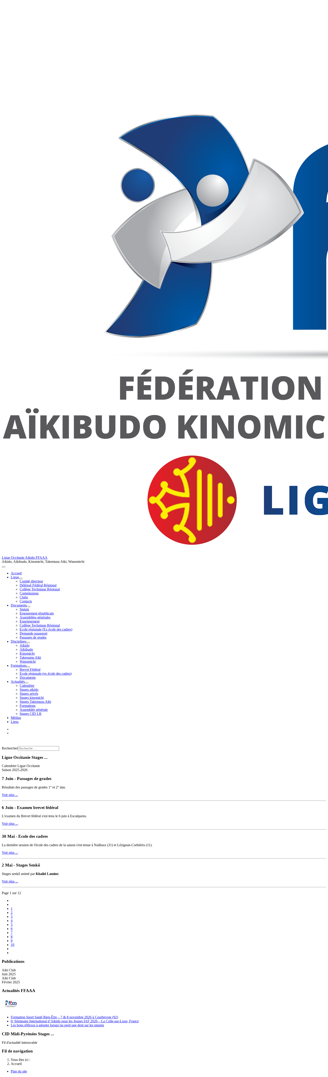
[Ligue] (21, 578)
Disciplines (18, 641)
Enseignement (29, 621)
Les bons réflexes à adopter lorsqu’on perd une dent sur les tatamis (57, 1025)
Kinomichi (27, 653)
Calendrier (27, 685)
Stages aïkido (29, 689)
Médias (16, 718)
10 (12, 945)
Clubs (24, 597)
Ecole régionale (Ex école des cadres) (46, 629)
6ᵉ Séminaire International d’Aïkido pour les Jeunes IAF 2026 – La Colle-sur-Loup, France (75, 1021)
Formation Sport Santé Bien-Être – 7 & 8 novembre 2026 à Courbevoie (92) (64, 1017)
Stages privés (29, 693)
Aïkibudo (26, 649)
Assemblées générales (35, 617)
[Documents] (28, 606)
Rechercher (10, 748)
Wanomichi (28, 661)
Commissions (29, 593)
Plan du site (19, 1071)
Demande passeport (33, 633)
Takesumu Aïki (30, 657)
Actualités (18, 681)
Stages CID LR (31, 714)
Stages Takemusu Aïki (35, 702)
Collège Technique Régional (40, 589)
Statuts (24, 609)
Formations (19, 665)
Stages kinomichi (32, 697)
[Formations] (28, 666)
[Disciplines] (28, 642)
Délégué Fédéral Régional (38, 585)
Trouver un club (13, 740)
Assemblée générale (34, 710)
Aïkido (24, 645)
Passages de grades (33, 637)
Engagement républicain (37, 613)
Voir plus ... (10, 795)
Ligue (15, 577)
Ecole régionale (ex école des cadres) (46, 673)
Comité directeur (31, 581)
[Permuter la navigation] (3, 566)
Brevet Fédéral (30, 669)
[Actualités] (26, 682)
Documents (19, 605)
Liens (15, 722)
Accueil (16, 573)
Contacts (26, 601)
